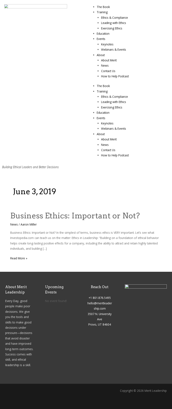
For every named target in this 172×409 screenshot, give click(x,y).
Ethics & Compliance (114, 18)
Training (102, 12)
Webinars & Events (113, 49)
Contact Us (108, 71)
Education (103, 34)
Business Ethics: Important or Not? (75, 215)
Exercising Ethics (111, 28)
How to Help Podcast (115, 76)
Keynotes (107, 44)
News (105, 65)
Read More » (18, 258)
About (101, 55)
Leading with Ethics (113, 23)
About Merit (109, 60)
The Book (103, 7)
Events (101, 39)
